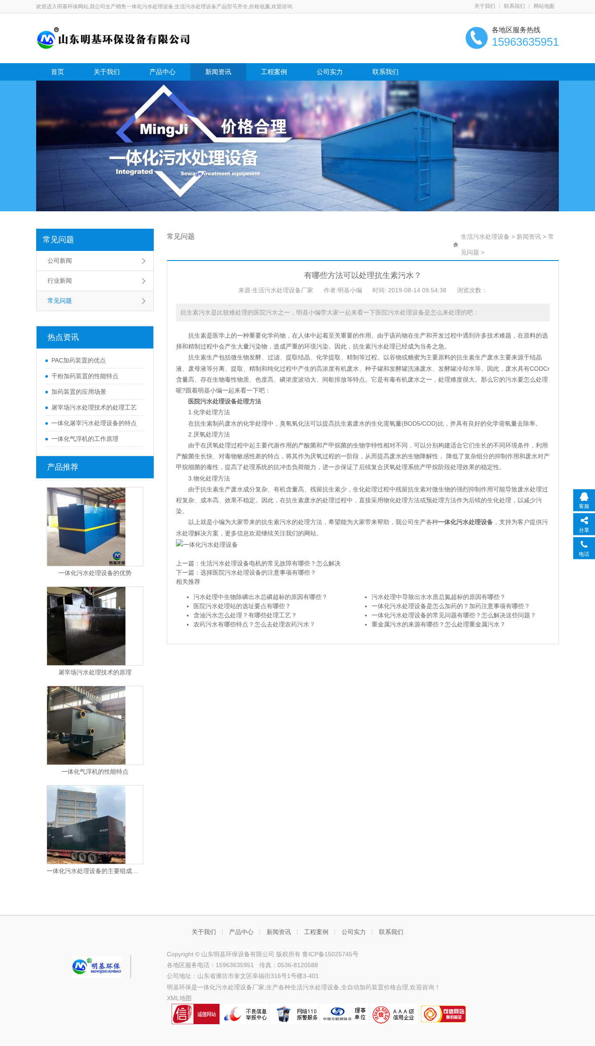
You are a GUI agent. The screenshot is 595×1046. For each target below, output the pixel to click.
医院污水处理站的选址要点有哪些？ (242, 606)
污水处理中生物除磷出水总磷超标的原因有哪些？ (260, 596)
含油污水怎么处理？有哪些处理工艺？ (245, 615)
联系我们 (514, 6)
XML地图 (179, 998)
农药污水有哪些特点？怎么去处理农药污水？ (254, 624)
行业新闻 (59, 280)
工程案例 (274, 71)
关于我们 (484, 6)
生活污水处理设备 (485, 236)
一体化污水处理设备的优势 (95, 572)
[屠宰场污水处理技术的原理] (95, 626)
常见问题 (58, 239)
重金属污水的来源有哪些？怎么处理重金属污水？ (439, 624)
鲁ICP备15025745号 (330, 954)
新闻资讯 (218, 71)
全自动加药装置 (362, 987)
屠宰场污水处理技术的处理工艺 (94, 407)
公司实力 (330, 71)
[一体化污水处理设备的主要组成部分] (95, 824)
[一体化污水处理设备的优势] (95, 526)
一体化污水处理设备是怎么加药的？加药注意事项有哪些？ (451, 606)
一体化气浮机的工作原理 (84, 438)
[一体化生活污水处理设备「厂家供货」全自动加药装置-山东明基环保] (113, 37)
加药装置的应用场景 (78, 391)
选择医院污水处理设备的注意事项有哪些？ (258, 572)
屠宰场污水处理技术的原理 (95, 672)
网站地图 (544, 6)
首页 (57, 71)
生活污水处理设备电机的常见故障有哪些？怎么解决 (270, 563)
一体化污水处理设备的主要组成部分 (95, 870)
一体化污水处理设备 (465, 521)
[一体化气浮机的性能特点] (95, 725)
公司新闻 (59, 260)
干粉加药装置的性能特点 (84, 375)
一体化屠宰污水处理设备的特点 (94, 423)
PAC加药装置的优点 (78, 360)
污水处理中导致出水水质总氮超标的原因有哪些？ (439, 596)
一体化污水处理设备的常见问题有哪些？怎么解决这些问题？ (454, 615)
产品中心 (162, 71)
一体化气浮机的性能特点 (94, 771)
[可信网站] (443, 1013)
